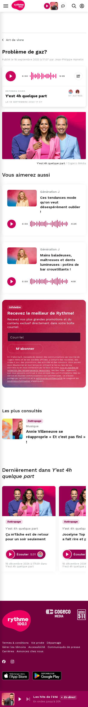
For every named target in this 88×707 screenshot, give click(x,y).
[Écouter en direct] (47, 6)
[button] (19, 699)
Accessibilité (36, 647)
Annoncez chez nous (30, 651)
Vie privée (37, 642)
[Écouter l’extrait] (11, 76)
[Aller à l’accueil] (18, 9)
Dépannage (54, 642)
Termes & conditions (15, 642)
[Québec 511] (81, 619)
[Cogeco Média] (58, 616)
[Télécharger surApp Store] (15, 676)
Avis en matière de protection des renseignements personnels (42, 368)
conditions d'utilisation (18, 381)
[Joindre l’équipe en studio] (63, 6)
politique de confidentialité (49, 378)
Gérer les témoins (14, 647)
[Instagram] (12, 661)
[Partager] (78, 76)
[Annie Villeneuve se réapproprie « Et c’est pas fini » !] (12, 429)
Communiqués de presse (64, 647)
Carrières (8, 651)
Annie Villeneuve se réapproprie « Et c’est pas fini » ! (55, 436)
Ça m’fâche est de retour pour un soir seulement (27, 536)
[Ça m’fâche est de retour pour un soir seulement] (29, 501)
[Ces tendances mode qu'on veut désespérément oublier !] (22, 198)
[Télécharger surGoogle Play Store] (46, 676)
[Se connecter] (82, 6)
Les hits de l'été (45, 696)
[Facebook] (4, 661)
